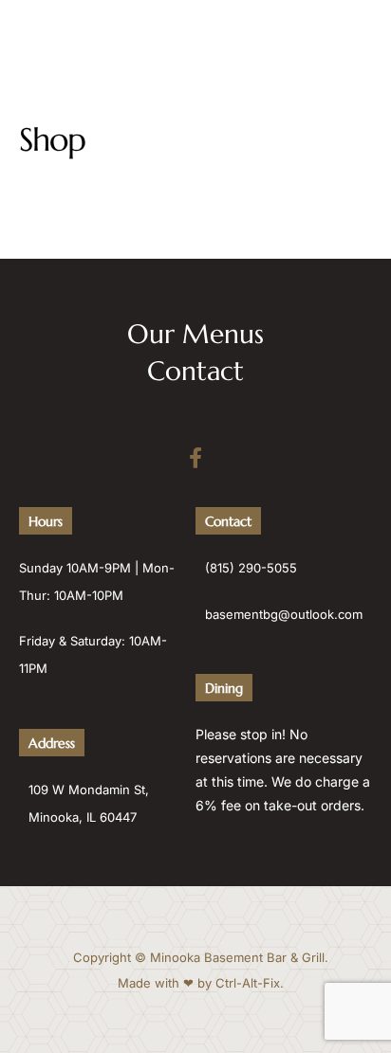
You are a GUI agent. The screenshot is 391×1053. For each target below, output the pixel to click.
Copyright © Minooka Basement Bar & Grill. (200, 957)
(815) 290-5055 (251, 567)
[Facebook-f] (195, 458)
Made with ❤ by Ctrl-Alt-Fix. (201, 982)
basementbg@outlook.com (284, 614)
